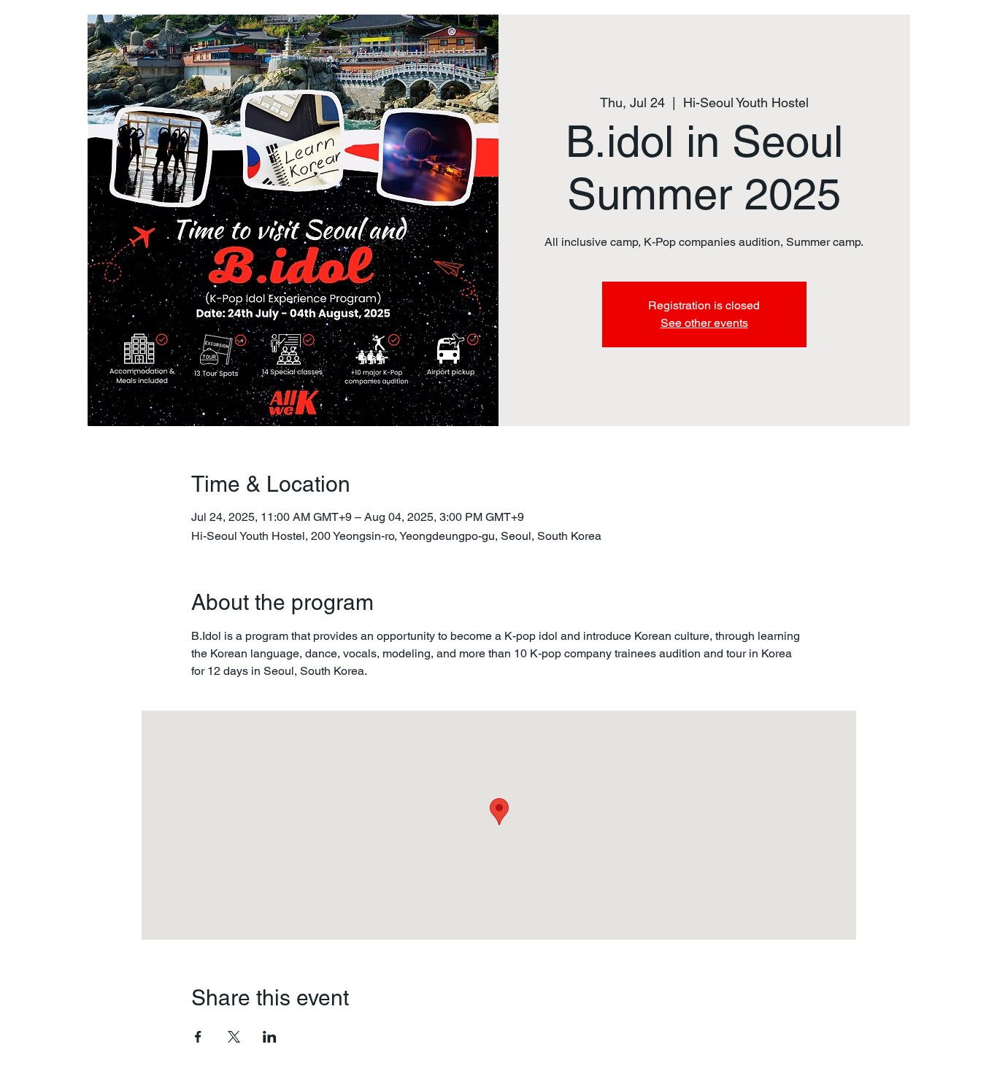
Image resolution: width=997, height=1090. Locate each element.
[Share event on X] (234, 1037)
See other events (704, 323)
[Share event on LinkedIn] (270, 1037)
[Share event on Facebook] (198, 1037)
